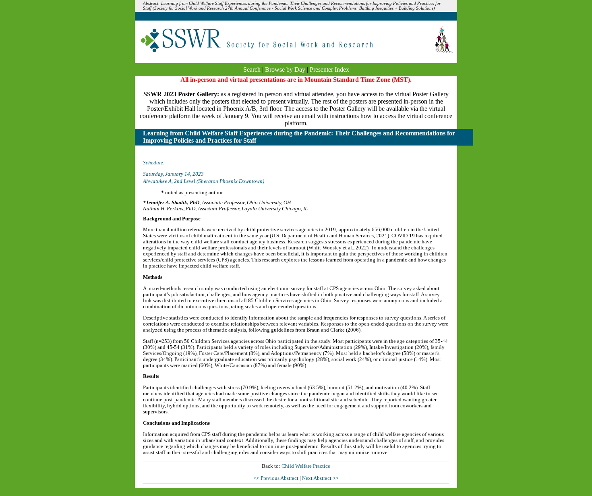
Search (252, 69)
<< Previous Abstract (277, 478)
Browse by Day (285, 69)
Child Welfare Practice (306, 466)
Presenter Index (329, 69)
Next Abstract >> (320, 478)
